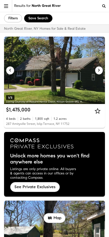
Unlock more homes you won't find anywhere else (49, 159)
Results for (37, 6)
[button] (6, 6)
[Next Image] (99, 70)
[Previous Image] (10, 70)
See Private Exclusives (35, 186)
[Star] (97, 111)
